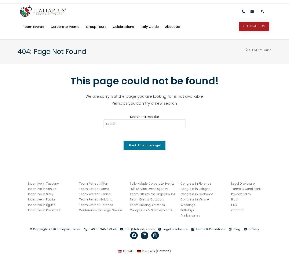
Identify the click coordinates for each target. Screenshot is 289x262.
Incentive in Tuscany (43, 183)
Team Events (33, 27)
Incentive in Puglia (41, 199)
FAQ (234, 205)
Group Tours (96, 27)
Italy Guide (149, 27)
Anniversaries (190, 215)
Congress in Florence (195, 183)
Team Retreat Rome (94, 189)
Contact (237, 210)
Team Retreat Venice (95, 194)
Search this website (144, 117)
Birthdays (187, 210)
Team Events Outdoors (147, 199)
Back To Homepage (144, 145)
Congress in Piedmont (196, 194)
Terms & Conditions (246, 189)
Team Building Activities (147, 205)
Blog (234, 199)
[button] (262, 11)
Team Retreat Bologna (95, 199)
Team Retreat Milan (93, 183)
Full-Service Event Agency (149, 189)
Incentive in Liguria (41, 205)
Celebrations (123, 27)
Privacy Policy (241, 194)
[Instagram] (155, 235)
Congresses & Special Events (151, 210)
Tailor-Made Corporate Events (152, 183)
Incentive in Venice (42, 189)
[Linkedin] (144, 235)
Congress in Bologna (195, 189)
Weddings (187, 205)
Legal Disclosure (243, 183)
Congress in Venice (194, 199)
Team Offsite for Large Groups (152, 194)
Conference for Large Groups (100, 210)
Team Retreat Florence (96, 205)
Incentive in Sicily (40, 194)
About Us (172, 27)
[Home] (246, 50)
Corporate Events (65, 27)
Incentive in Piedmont (44, 210)
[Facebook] (134, 235)
